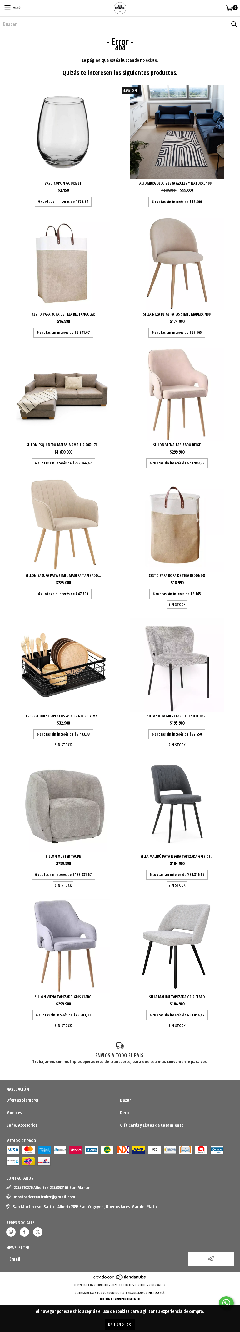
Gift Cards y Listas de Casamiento (151, 1125)
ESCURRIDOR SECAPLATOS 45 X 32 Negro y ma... (63, 716)
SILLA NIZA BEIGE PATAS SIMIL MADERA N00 (177, 314)
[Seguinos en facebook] (24, 1232)
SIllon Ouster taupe (63, 856)
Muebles (14, 1112)
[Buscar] (234, 24)
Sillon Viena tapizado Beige (177, 445)
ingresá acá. (156, 1293)
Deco (124, 1112)
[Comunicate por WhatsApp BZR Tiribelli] (226, 1303)
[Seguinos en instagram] (11, 1232)
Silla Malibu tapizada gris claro (177, 996)
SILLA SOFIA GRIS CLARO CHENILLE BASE (177, 716)
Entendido (120, 1324)
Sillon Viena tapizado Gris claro (63, 996)
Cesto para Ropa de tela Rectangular (63, 314)
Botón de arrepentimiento (120, 1299)
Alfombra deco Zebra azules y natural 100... (176, 183)
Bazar (125, 1100)
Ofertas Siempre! (22, 1100)
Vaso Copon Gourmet (63, 183)
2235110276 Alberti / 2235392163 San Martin (52, 1187)
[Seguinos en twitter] (37, 1232)
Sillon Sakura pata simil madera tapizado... (63, 575)
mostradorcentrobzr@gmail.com (44, 1197)
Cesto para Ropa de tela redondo (177, 575)
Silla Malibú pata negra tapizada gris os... (176, 856)
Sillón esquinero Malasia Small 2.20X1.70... (63, 445)
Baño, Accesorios (21, 1125)
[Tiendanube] (120, 1279)
